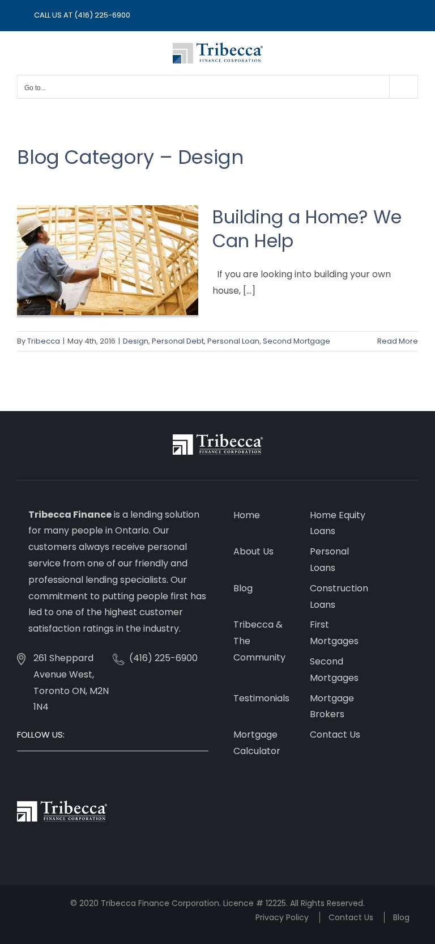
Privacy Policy (282, 917)
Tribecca (43, 341)
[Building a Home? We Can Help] (107, 262)
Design (135, 341)
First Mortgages (334, 632)
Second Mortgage (296, 341)
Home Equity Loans (337, 523)
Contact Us (335, 734)
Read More (397, 341)
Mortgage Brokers (332, 706)
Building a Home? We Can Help (307, 228)
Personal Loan (233, 341)
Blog (243, 588)
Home (246, 515)
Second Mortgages (334, 669)
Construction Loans (339, 596)
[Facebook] (20, 775)
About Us (253, 551)
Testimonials (261, 698)
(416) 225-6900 (102, 15)
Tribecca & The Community (259, 641)
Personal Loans (329, 559)
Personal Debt (178, 341)
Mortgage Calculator (256, 742)
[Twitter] (35, 775)
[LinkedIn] (51, 775)
